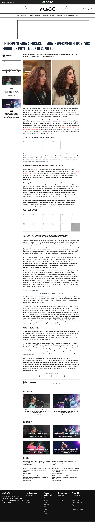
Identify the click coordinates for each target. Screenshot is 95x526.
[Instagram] (83, 9)
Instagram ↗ (61, 495)
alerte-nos (49, 383)
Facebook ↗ (61, 498)
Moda (45, 509)
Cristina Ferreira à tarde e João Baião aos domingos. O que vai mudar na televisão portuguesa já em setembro (66, 477)
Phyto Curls (10, 64)
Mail (8, 2)
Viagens (28, 8)
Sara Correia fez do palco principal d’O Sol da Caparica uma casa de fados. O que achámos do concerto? (66, 451)
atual (18, 16)
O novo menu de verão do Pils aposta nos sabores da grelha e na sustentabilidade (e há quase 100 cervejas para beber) (36, 477)
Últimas (25, 458)
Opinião (67, 8)
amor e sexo (45, 16)
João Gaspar (4, 64)
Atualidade (47, 498)
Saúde (28, 11)
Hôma (77, 16)
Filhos (45, 507)
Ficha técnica (75, 500)
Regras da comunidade (78, 505)
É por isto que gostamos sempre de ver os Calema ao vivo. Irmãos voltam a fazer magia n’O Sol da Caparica (37, 451)
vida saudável (24, 16)
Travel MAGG (59, 16)
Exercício (46, 504)
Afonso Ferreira (57, 480)
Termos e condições (77, 507)
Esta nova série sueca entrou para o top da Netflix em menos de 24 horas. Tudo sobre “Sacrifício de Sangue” (36, 470)
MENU (3, 2)
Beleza (46, 500)
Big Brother (66, 6)
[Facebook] (86, 9)
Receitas (67, 11)
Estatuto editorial (77, 498)
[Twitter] (88, 9)
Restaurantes (28, 6)
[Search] (91, 9)
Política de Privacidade (78, 509)
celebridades (38, 16)
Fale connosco (76, 495)
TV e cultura (52, 16)
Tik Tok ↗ (60, 500)
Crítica (4, 62)
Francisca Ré (28, 480)
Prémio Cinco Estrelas (69, 16)
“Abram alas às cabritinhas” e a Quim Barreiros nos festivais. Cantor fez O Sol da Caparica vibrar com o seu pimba (11, 92)
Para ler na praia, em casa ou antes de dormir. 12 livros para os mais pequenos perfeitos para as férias (65, 463)
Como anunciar (77, 502)
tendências (31, 16)
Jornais (12, 2)
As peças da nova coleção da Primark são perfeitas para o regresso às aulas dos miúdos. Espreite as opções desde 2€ (65, 470)
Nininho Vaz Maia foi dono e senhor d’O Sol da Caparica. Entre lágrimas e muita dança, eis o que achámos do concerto (11, 115)
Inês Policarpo (12, 95)
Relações (46, 511)
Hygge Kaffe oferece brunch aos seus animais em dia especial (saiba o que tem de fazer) (36, 462)
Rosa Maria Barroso (29, 464)
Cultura (46, 502)
